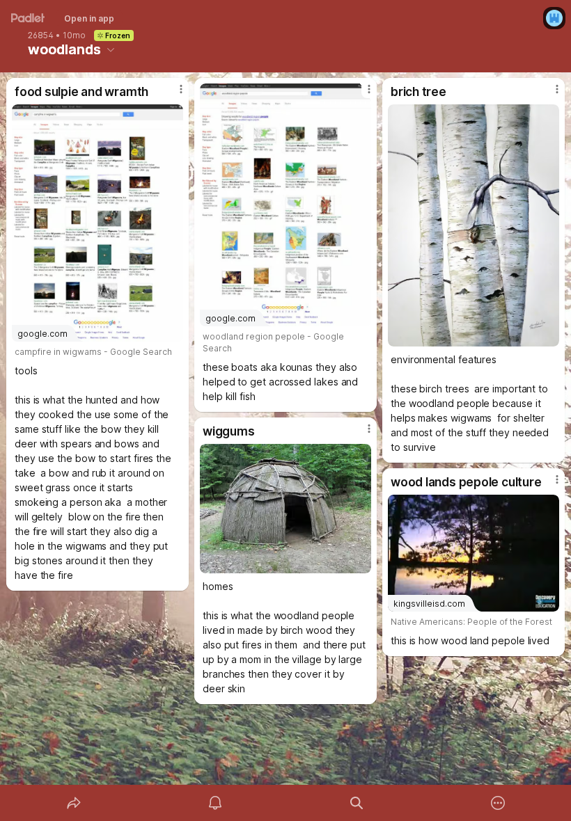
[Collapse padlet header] (111, 49)
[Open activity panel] (215, 803)
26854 (41, 35)
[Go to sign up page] (554, 18)
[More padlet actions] (498, 803)
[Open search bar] (356, 803)
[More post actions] (172, 94)
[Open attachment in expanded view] (473, 225)
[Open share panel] (74, 803)
